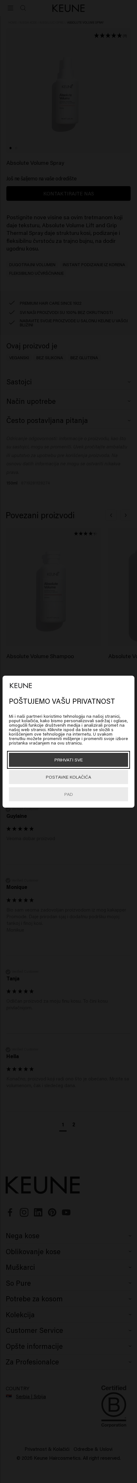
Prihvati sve (68, 760)
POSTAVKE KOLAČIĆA (68, 777)
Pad (68, 794)
